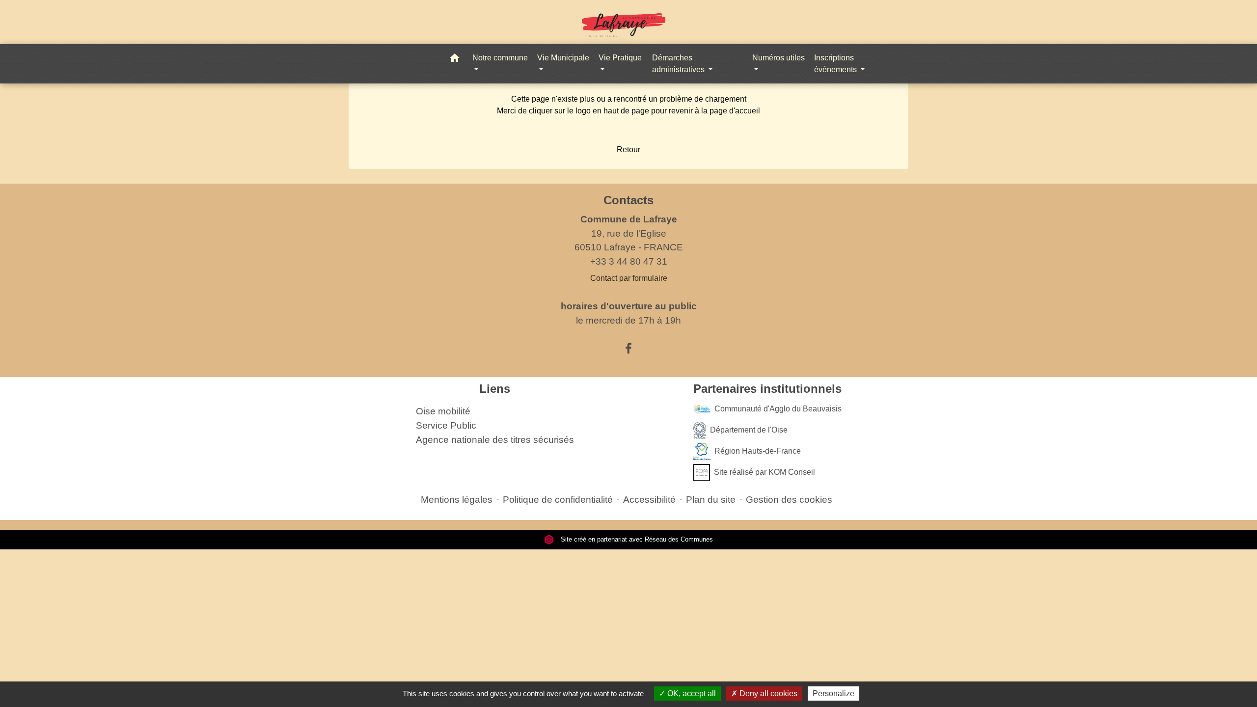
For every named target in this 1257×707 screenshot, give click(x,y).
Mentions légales (456, 499)
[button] (454, 59)
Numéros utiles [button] (778, 58)
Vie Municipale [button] (563, 58)
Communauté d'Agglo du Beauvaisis (778, 409)
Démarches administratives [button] (679, 64)
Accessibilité (649, 499)
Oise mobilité (443, 411)
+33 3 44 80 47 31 (628, 261)
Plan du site (711, 499)
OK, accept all (690, 693)
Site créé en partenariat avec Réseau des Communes (636, 539)
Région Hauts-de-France (757, 451)
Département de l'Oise (749, 430)
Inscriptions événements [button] (836, 64)
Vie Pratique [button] (620, 58)
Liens (494, 388)
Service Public (446, 425)
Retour (628, 149)
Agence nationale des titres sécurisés (495, 440)
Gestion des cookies (789, 499)
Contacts (628, 200)
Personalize (833, 693)
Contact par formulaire (628, 278)
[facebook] (628, 348)
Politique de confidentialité (558, 499)
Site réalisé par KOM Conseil (764, 472)
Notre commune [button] (500, 58)
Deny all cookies (767, 693)
